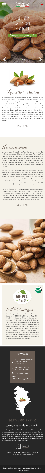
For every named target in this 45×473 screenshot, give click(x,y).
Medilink (26, 470)
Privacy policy (16, 455)
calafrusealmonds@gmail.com (21, 378)
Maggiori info (22, 126)
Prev (4, 59)
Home (9, 452)
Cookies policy (28, 455)
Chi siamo (16, 452)
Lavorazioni (26, 452)
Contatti (35, 452)
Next (40, 59)
